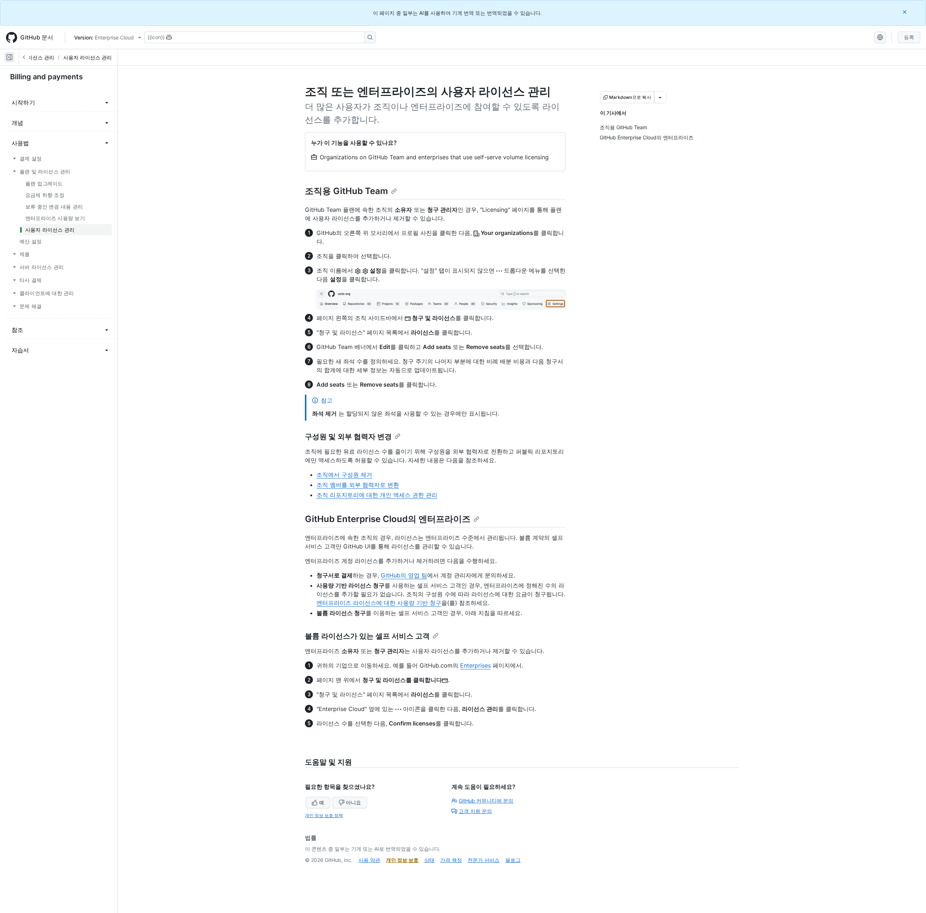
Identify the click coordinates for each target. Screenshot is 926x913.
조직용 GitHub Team (346, 191)
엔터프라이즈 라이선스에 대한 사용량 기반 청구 (379, 602)
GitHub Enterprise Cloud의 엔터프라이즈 (388, 519)
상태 (429, 860)
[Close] (905, 12)
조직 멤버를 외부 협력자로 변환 (358, 484)
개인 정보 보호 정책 (324, 815)
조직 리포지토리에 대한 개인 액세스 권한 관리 (377, 494)
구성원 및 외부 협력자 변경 (348, 436)
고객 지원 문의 (475, 811)
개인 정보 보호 (402, 860)
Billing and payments (46, 76)
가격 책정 (451, 860)
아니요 (353, 802)
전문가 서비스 (484, 860)
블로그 (513, 860)
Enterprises (475, 665)
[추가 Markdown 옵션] (660, 97)
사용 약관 (369, 860)
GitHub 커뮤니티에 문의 (486, 801)
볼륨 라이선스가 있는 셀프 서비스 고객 (367, 636)
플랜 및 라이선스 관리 (29, 57)
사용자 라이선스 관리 (87, 57)
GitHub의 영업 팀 (404, 575)
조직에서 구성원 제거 (344, 474)
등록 (909, 37)
